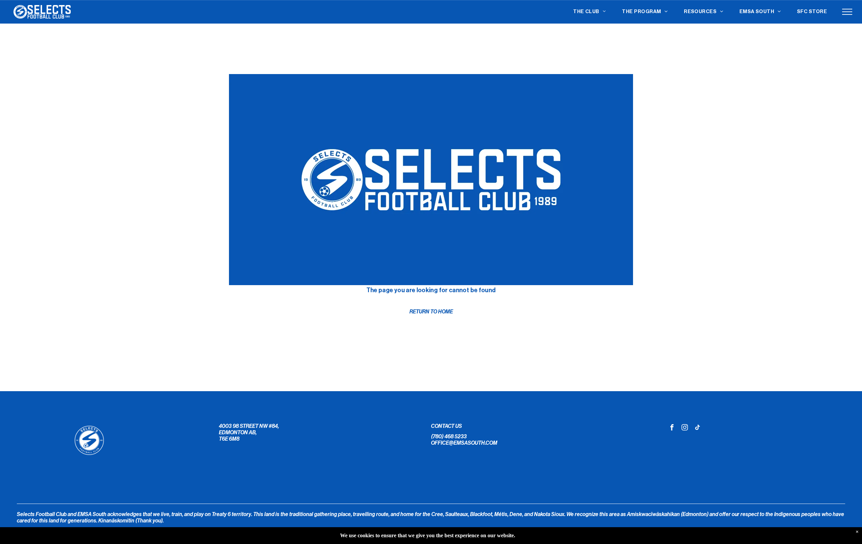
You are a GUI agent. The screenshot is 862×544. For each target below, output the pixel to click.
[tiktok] (697, 428)
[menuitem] (589, 11)
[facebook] (672, 428)
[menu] (847, 12)
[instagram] (685, 428)
